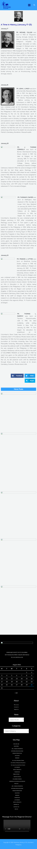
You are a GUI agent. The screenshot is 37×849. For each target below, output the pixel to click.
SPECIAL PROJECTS (17, 769)
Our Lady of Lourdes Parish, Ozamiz (18, 765)
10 (2, 678)
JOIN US (16, 809)
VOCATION (17, 755)
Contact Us (16, 707)
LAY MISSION (17, 767)
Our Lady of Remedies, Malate (18, 760)
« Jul (16, 693)
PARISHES (17, 795)
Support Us (16, 709)
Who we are (16, 704)
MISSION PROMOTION (17, 753)
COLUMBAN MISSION (17, 779)
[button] (17, 376)
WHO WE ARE (16, 743)
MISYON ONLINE (17, 776)
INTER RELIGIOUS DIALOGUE (17, 751)
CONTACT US (16, 806)
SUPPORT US (16, 804)
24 (2, 685)
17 (2, 681)
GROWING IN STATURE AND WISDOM (17, 781)
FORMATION (17, 771)
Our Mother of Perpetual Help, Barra (18, 762)
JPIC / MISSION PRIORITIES (17, 748)
